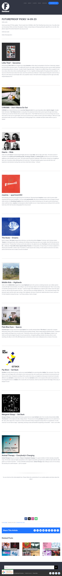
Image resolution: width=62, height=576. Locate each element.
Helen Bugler (5, 522)
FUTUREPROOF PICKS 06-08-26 (49, 549)
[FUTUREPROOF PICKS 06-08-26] (51, 549)
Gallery (12, 549)
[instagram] (32, 518)
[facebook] (26, 518)
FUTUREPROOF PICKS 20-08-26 (8, 549)
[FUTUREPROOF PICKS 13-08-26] (31, 549)
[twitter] (29, 518)
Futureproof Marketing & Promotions (17, 573)
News (24, 522)
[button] (3, 549)
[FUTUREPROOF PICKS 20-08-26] (10, 549)
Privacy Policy (35, 573)
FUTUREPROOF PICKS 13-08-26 (29, 549)
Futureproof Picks (19, 522)
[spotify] (36, 518)
